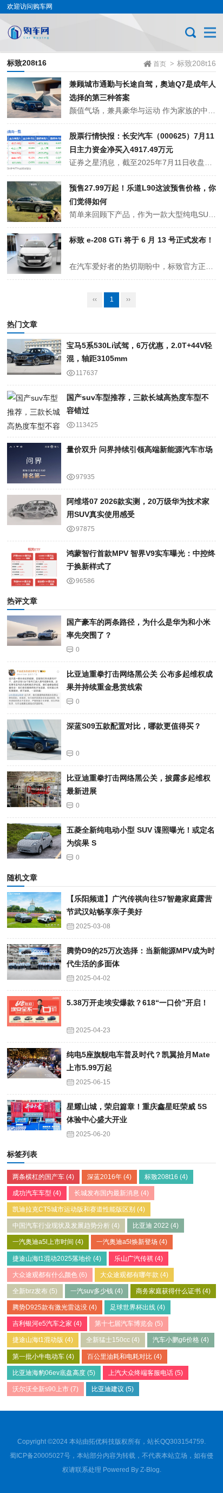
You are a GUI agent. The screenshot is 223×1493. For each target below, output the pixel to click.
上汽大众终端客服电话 (145, 1373)
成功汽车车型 (36, 1193)
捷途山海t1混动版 (42, 1340)
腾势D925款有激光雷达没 (54, 1307)
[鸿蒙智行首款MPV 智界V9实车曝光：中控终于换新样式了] (34, 567)
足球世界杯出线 (137, 1307)
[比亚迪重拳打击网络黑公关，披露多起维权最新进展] (34, 791)
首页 (159, 64)
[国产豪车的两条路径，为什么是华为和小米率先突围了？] (34, 635)
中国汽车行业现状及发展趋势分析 (66, 1225)
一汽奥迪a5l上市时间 (47, 1242)
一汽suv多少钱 (96, 1291)
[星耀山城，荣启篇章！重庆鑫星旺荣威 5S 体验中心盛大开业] (34, 1120)
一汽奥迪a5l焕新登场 (131, 1242)
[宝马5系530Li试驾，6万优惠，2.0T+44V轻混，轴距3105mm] (34, 359)
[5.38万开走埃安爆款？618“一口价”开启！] (34, 1016)
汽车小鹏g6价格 (181, 1340)
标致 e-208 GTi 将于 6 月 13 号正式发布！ (141, 239)
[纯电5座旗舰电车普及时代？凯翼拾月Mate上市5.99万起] (34, 1068)
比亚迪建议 (112, 1389)
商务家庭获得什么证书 (173, 1291)
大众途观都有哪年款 (134, 1275)
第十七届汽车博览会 (129, 1323)
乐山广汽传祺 (138, 1258)
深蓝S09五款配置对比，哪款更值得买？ (134, 726)
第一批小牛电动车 (43, 1356)
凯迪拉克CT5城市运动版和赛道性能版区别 (78, 1209)
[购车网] (43, 32)
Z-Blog (150, 1470)
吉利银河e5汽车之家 (47, 1323)
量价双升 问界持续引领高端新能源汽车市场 (140, 449)
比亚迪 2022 (156, 1225)
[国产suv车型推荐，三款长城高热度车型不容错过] (34, 411)
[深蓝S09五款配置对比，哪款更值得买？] (34, 739)
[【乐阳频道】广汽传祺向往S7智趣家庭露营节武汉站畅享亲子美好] (34, 912)
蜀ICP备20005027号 (40, 1455)
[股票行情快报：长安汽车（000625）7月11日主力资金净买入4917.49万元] (34, 149)
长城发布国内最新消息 (111, 1193)
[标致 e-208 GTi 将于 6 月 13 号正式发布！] (34, 253)
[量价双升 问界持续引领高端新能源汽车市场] (34, 463)
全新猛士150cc (113, 1340)
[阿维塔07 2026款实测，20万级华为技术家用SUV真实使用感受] (34, 515)
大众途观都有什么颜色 (49, 1275)
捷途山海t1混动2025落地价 (56, 1258)
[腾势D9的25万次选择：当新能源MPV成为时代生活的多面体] (34, 964)
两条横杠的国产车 (43, 1177)
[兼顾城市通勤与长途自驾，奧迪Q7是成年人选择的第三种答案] (34, 97)
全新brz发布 (34, 1291)
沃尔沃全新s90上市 (45, 1389)
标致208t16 (166, 1177)
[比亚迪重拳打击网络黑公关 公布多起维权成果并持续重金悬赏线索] (34, 687)
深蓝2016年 (109, 1177)
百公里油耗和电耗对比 (124, 1356)
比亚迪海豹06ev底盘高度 (53, 1373)
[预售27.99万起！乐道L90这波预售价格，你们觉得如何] (34, 201)
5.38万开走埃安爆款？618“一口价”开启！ (137, 1002)
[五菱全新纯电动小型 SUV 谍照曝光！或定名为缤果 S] (34, 843)
